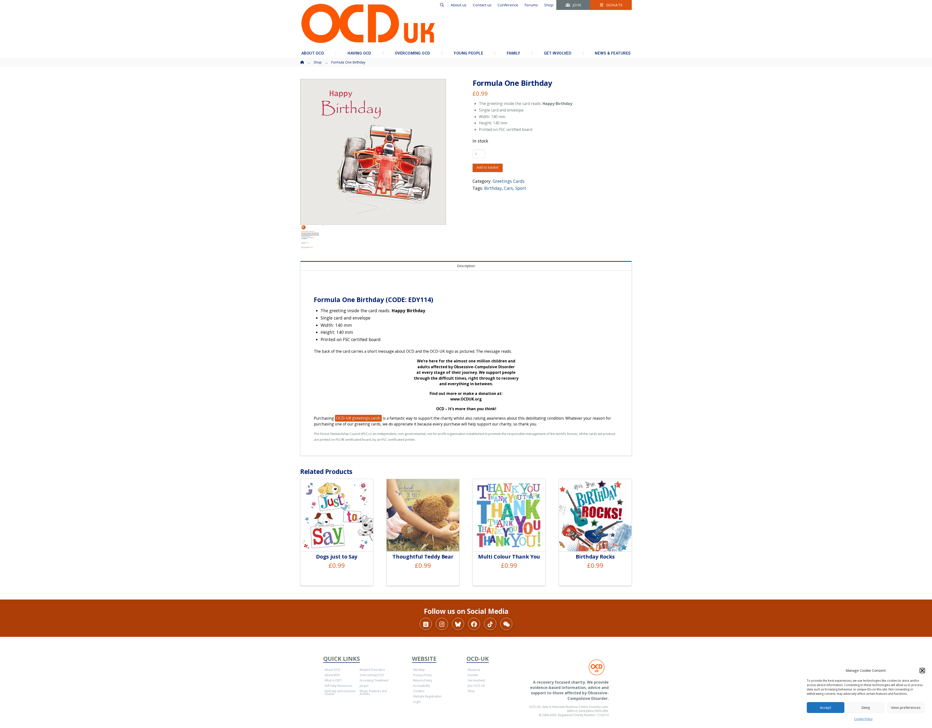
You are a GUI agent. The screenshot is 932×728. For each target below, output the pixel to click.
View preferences (906, 707)
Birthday (493, 188)
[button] (922, 670)
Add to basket (488, 167)
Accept (825, 707)
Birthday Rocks (595, 556)
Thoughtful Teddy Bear (422, 556)
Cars (508, 188)
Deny (865, 707)
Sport (520, 188)
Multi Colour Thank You (509, 556)
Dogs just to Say (336, 556)
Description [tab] (466, 266)
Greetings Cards (508, 181)
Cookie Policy (863, 719)
